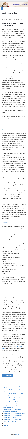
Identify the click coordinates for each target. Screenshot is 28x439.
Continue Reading (7, 375)
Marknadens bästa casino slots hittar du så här (13, 24)
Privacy (5, 423)
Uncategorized (15, 19)
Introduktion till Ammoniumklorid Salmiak (14, 413)
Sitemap (5, 425)
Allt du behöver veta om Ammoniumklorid (14, 384)
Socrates (17, 434)
